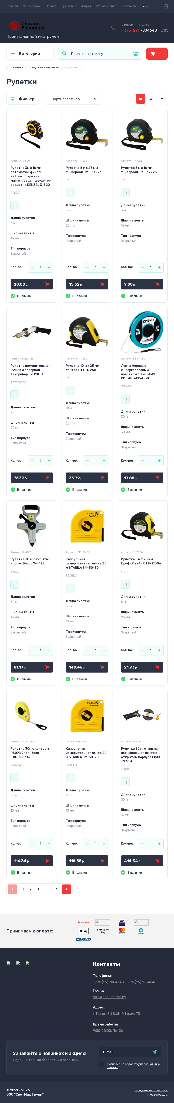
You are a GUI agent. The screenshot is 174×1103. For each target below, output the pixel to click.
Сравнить (15, 205)
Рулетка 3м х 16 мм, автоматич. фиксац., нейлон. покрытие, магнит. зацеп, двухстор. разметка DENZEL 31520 (31, 176)
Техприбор (18, 382)
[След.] (66, 889)
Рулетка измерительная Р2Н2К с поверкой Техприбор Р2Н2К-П (31, 370)
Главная (12, 6)
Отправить (154, 1052)
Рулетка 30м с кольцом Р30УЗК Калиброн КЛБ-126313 (30, 753)
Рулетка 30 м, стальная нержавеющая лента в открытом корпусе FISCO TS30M (141, 755)
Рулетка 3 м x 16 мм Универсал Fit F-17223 (139, 170)
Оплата (51, 6)
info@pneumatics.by (109, 997)
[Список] (151, 99)
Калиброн (17, 765)
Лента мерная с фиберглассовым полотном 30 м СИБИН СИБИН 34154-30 (139, 372)
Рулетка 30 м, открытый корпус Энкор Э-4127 (30, 561)
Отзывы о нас (106, 6)
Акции (86, 6)
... (145, 6)
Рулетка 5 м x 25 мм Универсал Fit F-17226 (84, 170)
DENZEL (16, 193)
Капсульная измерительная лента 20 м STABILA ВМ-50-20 (86, 753)
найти (64, 54)
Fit (68, 180)
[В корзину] (47, 284)
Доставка (69, 6)
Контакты (128, 6)
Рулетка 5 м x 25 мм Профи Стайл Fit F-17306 (141, 561)
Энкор (15, 571)
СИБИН (126, 386)
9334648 (141, 982)
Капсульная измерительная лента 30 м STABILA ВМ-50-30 (86, 563)
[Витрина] (140, 99)
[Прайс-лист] (162, 99)
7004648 (139, 30)
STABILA (71, 576)
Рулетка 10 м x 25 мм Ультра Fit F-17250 (82, 368)
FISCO (125, 769)
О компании (32, 6)
